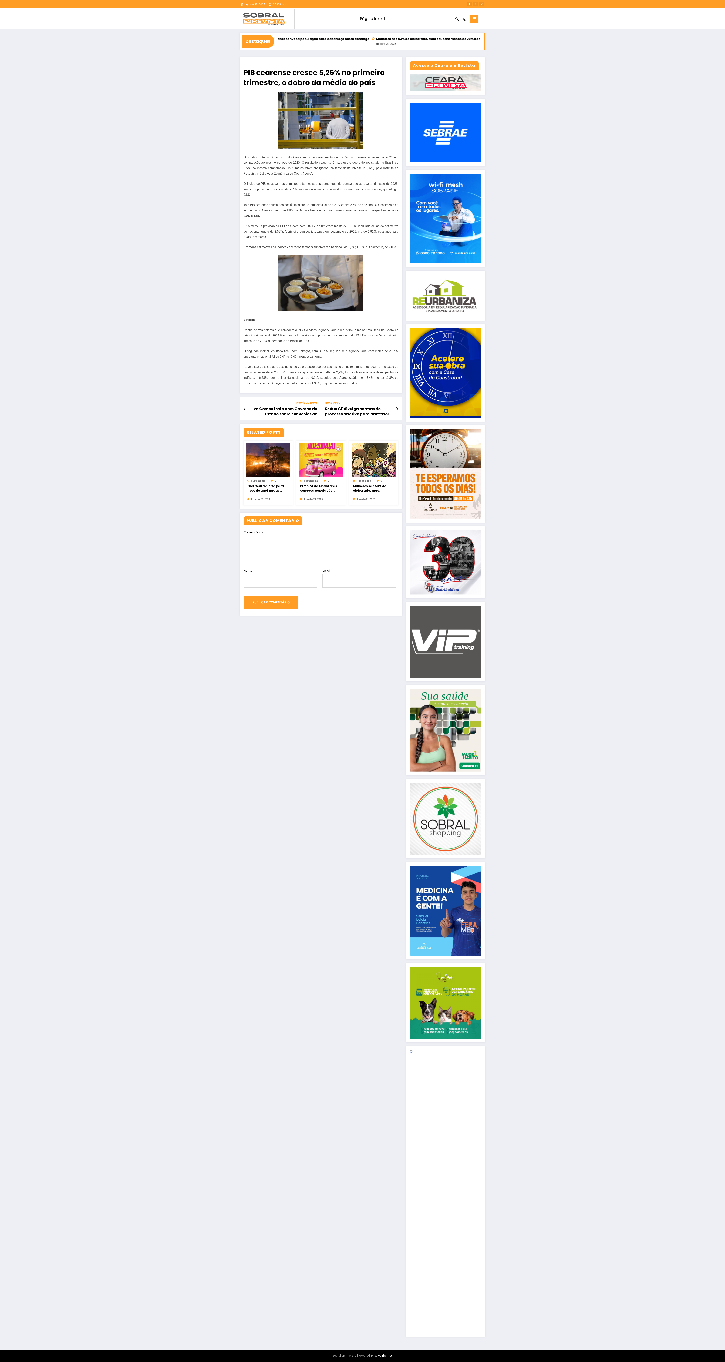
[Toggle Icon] (474, 19)
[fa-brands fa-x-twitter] (475, 4)
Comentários (253, 532)
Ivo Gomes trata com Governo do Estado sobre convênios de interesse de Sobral (284, 411)
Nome (248, 570)
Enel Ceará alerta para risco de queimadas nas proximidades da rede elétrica (265, 488)
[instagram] (481, 4)
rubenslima (258, 480)
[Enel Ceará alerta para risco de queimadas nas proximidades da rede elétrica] (268, 460)
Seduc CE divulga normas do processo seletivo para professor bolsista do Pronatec (357, 411)
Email (326, 570)
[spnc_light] (464, 18)
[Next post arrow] (397, 409)
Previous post (306, 402)
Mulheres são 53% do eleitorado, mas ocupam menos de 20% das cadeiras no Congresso (343, 39)
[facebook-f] (469, 4)
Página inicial (372, 18)
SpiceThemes (383, 1355)
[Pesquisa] (457, 19)
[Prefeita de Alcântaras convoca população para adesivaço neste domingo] (321, 460)
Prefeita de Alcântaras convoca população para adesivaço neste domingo (318, 488)
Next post (332, 402)
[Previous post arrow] (245, 409)
